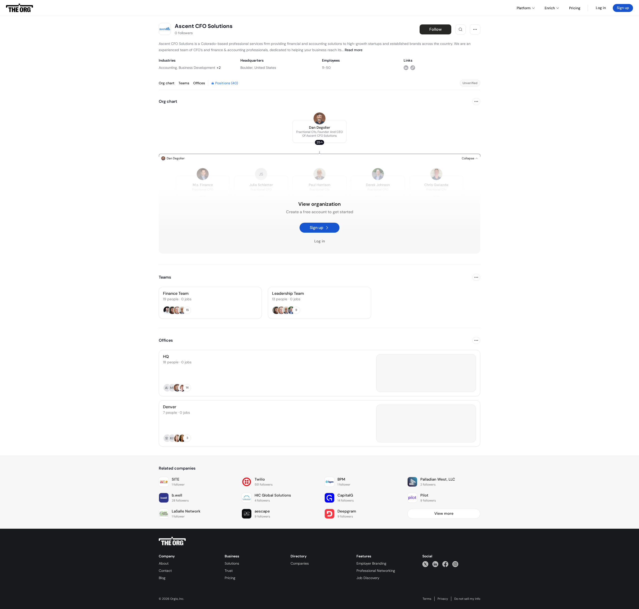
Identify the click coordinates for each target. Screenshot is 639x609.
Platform (524, 8)
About (163, 563)
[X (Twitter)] (425, 564)
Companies (300, 563)
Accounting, (168, 67)
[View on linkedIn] (406, 67)
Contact (165, 570)
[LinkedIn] (435, 564)
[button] (319, 131)
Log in (601, 7)
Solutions (232, 563)
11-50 (326, 67)
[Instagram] (455, 564)
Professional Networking (375, 570)
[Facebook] (445, 564)
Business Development (197, 67)
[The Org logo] (172, 541)
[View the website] (412, 67)
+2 (219, 67)
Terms (427, 599)
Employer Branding (371, 563)
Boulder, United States (258, 67)
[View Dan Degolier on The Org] (319, 118)
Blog (162, 578)
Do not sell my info (467, 599)
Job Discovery (367, 578)
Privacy (443, 599)
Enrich (550, 8)
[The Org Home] (19, 7)
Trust (229, 570)
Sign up (623, 7)
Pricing (230, 578)
